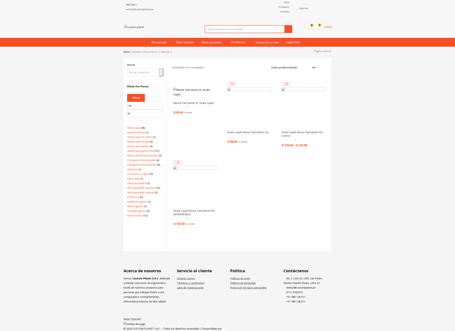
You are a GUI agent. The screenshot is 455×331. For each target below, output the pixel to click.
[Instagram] (297, 310)
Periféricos (238, 42)
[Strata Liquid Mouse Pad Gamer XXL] (249, 107)
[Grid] (320, 67)
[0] (309, 27)
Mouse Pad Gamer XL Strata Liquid (193, 103)
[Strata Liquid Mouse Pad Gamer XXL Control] (303, 107)
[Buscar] (161, 72)
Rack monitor (185, 42)
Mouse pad (159, 42)
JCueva (226, 328)
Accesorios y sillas (267, 42)
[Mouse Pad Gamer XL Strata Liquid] (195, 92)
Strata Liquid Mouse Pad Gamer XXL (248, 132)
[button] (323, 27)
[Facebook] (287, 310)
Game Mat (293, 42)
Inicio (127, 51)
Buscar (131, 64)
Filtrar (136, 97)
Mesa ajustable (211, 42)
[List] (325, 67)
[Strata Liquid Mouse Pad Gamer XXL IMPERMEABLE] (195, 185)
